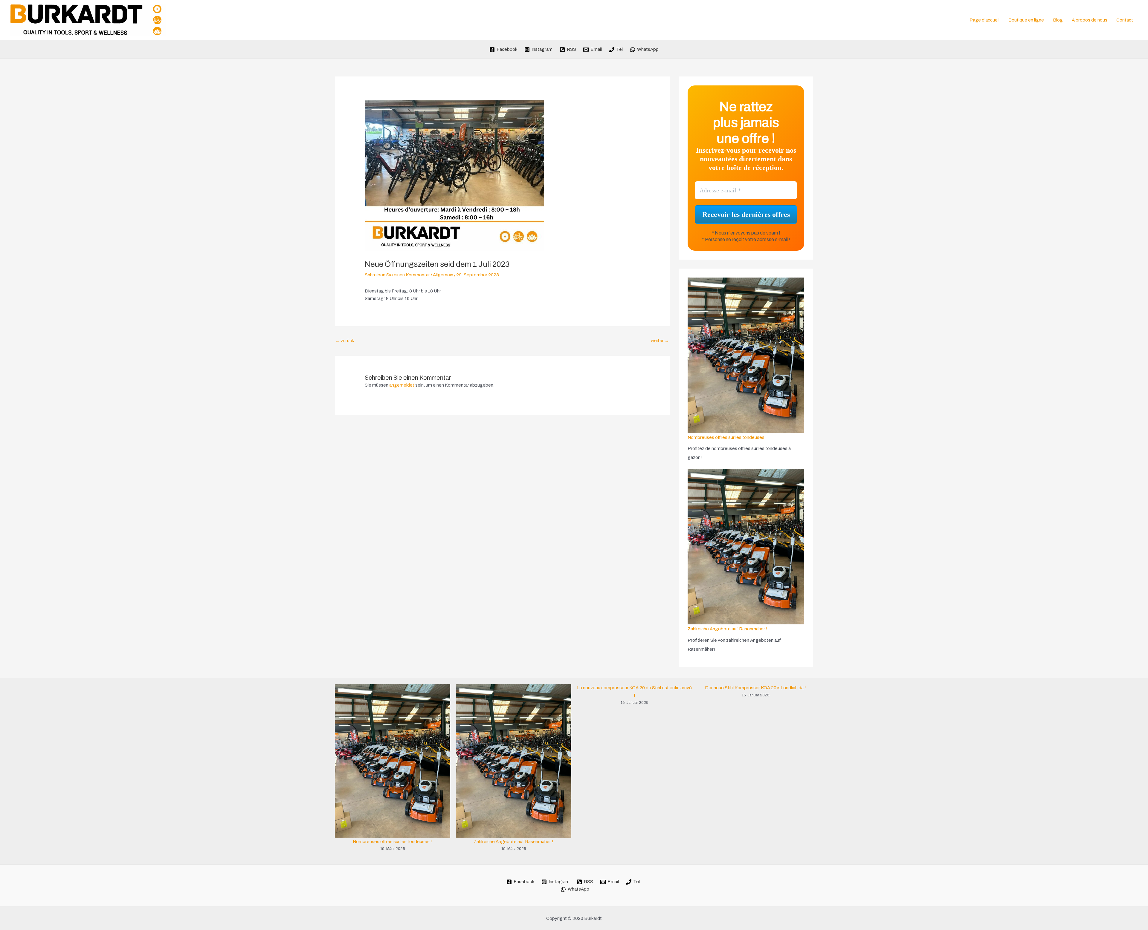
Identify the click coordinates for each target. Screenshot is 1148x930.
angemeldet (401, 385)
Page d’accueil (984, 20)
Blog (1058, 20)
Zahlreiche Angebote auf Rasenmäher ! (727, 628)
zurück (344, 340)
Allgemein (443, 274)
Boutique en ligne (1026, 20)
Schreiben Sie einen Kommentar (397, 274)
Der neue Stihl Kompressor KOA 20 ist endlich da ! (755, 687)
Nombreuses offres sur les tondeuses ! (727, 437)
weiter (660, 340)
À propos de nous (1089, 20)
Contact (1124, 20)
